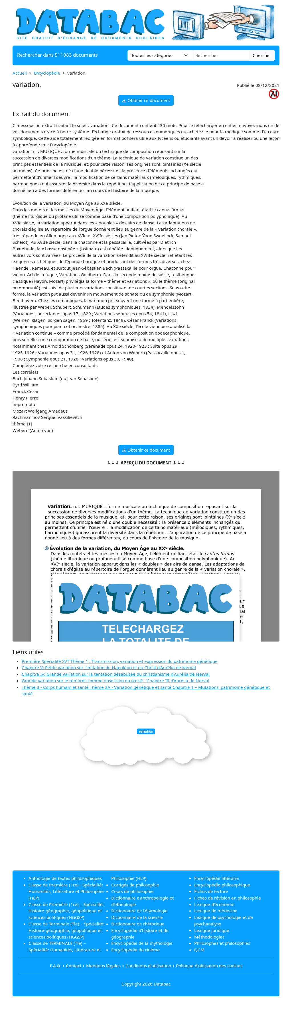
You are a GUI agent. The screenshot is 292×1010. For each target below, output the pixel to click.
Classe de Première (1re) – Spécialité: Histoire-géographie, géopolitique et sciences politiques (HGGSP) (66, 911)
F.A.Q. (55, 965)
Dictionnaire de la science (137, 917)
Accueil (20, 73)
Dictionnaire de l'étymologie (139, 910)
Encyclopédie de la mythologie (142, 943)
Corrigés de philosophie (135, 885)
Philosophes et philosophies (222, 943)
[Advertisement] (146, 826)
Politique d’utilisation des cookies (209, 965)
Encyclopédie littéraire (216, 878)
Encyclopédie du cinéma (135, 949)
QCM (199, 949)
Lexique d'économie (214, 904)
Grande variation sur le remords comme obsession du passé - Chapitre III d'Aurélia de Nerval (115, 680)
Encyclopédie (47, 73)
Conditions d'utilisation (148, 965)
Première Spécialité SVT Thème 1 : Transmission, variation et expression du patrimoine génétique (120, 661)
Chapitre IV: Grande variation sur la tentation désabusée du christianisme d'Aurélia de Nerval (116, 674)
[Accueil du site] (146, 22)
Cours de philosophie (132, 891)
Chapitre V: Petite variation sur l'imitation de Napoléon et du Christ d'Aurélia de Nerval (109, 667)
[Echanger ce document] (146, 623)
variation (146, 731)
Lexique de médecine (216, 910)
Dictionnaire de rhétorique (138, 924)
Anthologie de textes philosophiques (65, 878)
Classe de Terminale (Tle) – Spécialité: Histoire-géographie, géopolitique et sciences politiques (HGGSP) (66, 930)
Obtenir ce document (148, 100)
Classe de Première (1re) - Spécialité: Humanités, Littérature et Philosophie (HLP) (66, 891)
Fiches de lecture (211, 891)
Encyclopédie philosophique (222, 885)
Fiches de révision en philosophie (227, 898)
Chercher (262, 55)
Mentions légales (103, 965)
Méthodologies (209, 937)
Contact (73, 965)
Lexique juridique (211, 930)
